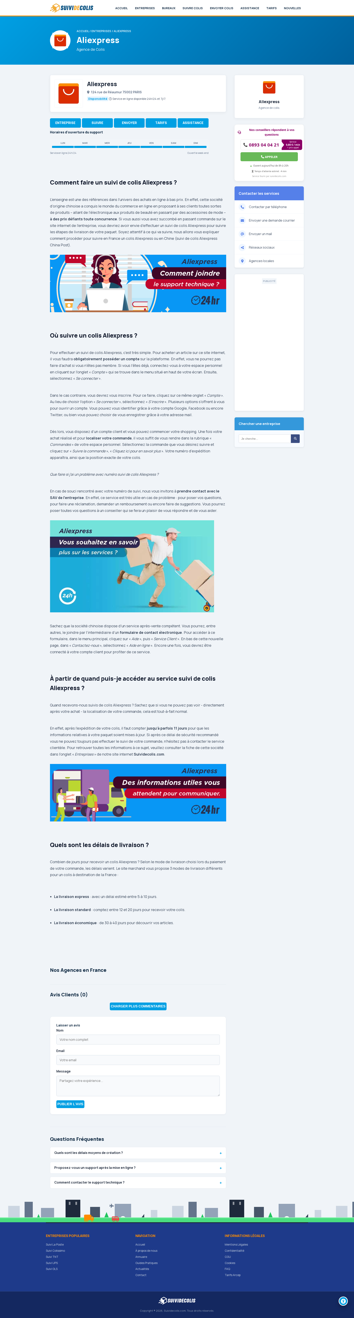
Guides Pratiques (146, 1263)
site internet (214, 352)
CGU (228, 1257)
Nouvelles (292, 8)
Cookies (230, 1263)
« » (84, 754)
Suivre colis (193, 8)
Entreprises (145, 8)
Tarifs (271, 8)
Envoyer (129, 123)
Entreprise (65, 123)
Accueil (121, 8)
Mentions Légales (236, 1244)
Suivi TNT (52, 1257)
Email (60, 1051)
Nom (60, 1030)
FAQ (227, 1269)
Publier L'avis (70, 1104)
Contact (140, 1275)
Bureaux (168, 8)
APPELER (271, 157)
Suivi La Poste (55, 1244)
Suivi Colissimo (55, 1251)
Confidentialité (234, 1251)
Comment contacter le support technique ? (89, 1182)
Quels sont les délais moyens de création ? (88, 1152)
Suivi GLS (52, 1269)
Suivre (97, 123)
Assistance (250, 8)
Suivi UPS (52, 1263)
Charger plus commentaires (138, 1006)
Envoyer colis (221, 8)
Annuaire (141, 1257)
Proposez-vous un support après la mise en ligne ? (95, 1167)
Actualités (142, 1269)
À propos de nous (146, 1251)
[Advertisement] (269, 345)
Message (63, 1071)
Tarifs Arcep (233, 1275)
